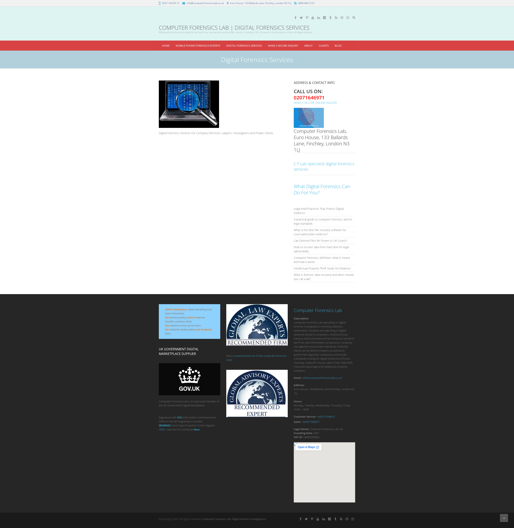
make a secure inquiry (283, 45)
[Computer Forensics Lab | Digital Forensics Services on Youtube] (312, 17)
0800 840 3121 (306, 3)
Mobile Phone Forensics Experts (198, 45)
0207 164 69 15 (170, 3)
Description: (301, 318)
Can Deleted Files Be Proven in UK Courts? (320, 241)
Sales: (297, 422)
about (308, 45)
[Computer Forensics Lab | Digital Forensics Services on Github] (342, 17)
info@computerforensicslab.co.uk (205, 3)
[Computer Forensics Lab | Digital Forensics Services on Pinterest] (307, 17)
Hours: (298, 401)
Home (166, 45)
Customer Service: (305, 416)
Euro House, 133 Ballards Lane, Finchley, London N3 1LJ (260, 3)
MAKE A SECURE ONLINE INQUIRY (315, 103)
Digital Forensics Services (244, 45)
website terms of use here (185, 325)
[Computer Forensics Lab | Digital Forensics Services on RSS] (336, 17)
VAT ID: (298, 437)
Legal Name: (301, 429)
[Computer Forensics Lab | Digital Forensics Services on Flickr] (324, 17)
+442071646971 (311, 422)
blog (338, 45)
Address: (299, 385)
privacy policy (178, 317)
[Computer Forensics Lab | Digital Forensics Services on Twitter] (301, 17)
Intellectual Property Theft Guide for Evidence (322, 268)
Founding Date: (303, 433)
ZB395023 (164, 425)
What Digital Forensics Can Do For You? (322, 189)
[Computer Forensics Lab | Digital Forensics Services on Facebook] (295, 17)
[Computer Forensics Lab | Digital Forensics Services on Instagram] (347, 17)
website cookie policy (182, 329)
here (167, 333)
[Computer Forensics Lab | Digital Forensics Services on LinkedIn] (318, 17)
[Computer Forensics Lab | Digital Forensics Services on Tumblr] (330, 17)
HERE (162, 429)
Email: (298, 378)
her (196, 429)
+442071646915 (326, 416)
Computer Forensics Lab (318, 310)
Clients (324, 45)
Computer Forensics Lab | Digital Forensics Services (234, 27)
